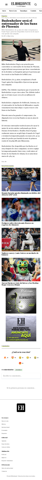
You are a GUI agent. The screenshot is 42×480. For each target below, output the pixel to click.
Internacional (5, 427)
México (4, 424)
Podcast (4, 454)
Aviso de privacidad (7, 468)
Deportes (4, 433)
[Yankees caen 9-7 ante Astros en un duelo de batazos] (21, 239)
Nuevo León (5, 421)
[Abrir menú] (6, 4)
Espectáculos (5, 444)
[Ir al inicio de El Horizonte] (21, 4)
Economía (4, 430)
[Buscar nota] (35, 4)
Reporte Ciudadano (7, 460)
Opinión (4, 441)
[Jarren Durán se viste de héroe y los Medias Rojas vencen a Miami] (21, 269)
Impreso (4, 457)
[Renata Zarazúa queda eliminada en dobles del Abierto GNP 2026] (21, 179)
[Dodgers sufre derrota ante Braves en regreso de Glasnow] (21, 209)
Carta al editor (6, 447)
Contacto (4, 471)
